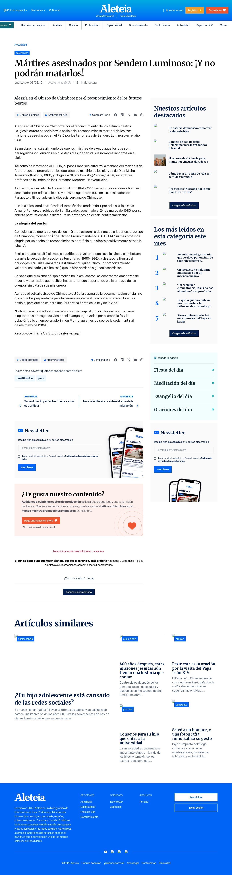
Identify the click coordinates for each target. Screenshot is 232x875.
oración (180, 639)
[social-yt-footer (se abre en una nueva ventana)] (105, 852)
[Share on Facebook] (115, 114)
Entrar (90, 578)
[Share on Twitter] (128, 114)
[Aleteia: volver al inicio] (116, 8)
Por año (144, 801)
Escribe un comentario (79, 592)
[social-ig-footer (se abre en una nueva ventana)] (126, 852)
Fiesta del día (168, 370)
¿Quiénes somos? (114, 863)
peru (41, 378)
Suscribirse (196, 797)
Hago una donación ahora (38, 520)
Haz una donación (91, 863)
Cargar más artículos (184, 205)
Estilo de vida (162, 25)
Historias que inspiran (33, 25)
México (224, 25)
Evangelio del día (173, 396)
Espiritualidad (114, 25)
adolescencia (25, 639)
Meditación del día (174, 383)
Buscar (56, 10)
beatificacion (25, 378)
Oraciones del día (173, 409)
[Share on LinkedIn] (122, 114)
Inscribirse (27, 467)
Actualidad (183, 25)
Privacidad (164, 863)
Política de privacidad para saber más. (185, 460)
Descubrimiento (138, 25)
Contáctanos (149, 863)
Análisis (57, 25)
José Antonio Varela (59, 82)
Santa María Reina (128, 16)
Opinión (73, 25)
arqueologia (129, 639)
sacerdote (181, 704)
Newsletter (116, 801)
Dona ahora (215, 10)
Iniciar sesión (176, 10)
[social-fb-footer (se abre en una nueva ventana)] (112, 852)
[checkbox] (19, 456)
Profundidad (92, 25)
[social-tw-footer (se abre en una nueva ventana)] (119, 852)
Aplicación (116, 806)
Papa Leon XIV (204, 25)
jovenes (127, 709)
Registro (192, 10)
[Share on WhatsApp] (141, 114)
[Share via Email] (135, 114)
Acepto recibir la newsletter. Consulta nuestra (60, 458)
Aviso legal (133, 863)
